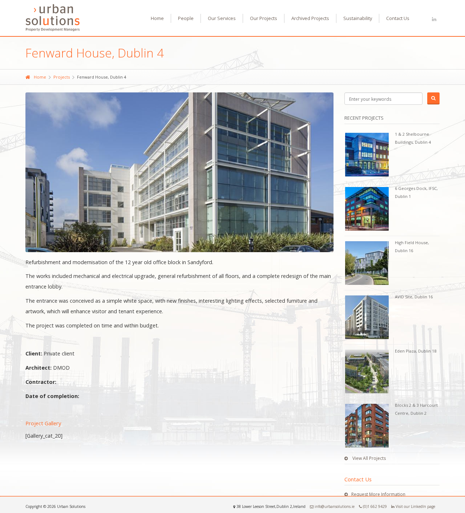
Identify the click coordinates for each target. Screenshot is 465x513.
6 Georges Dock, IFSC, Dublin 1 (416, 192)
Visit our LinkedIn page (415, 506)
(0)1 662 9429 (374, 506)
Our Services (222, 18)
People (186, 18)
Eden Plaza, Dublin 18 (415, 351)
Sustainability (357, 18)
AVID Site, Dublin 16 (414, 296)
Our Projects (263, 18)
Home (157, 18)
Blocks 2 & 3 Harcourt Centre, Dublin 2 (416, 409)
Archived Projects (310, 18)
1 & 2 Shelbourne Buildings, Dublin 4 (413, 138)
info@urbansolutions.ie (334, 506)
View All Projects (368, 458)
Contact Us (397, 18)
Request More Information (378, 494)
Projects (61, 77)
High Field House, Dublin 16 (412, 246)
